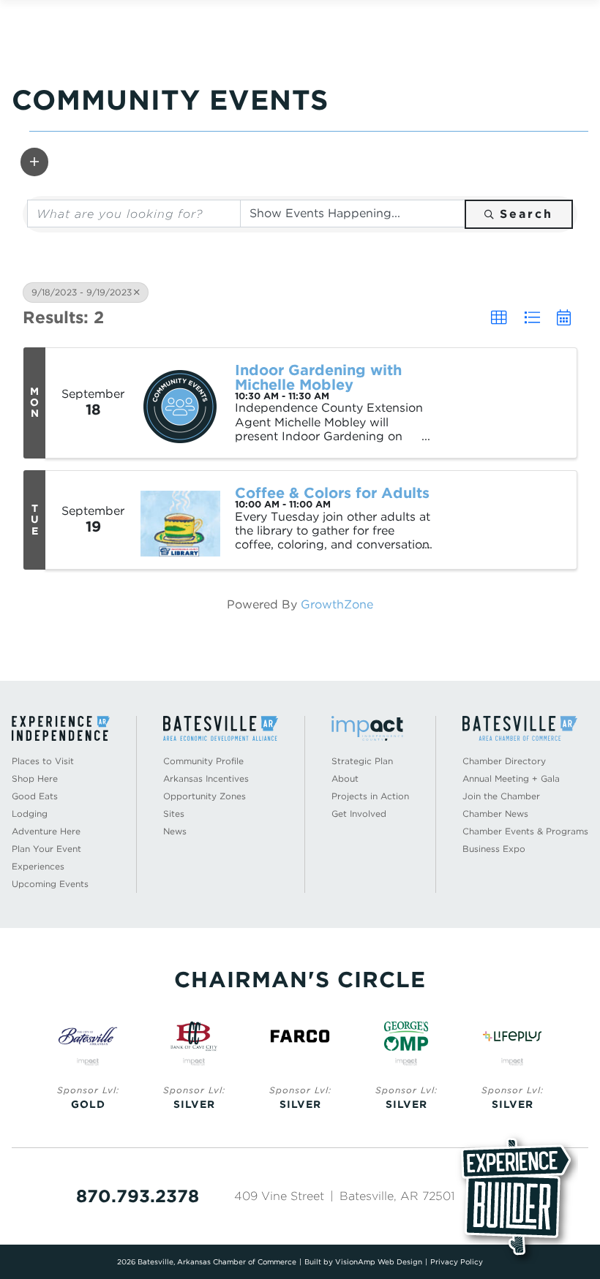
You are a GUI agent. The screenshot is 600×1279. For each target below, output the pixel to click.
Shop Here (35, 778)
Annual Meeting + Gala (511, 778)
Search (526, 214)
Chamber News (495, 813)
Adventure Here (46, 831)
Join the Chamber (501, 796)
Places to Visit (43, 760)
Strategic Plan (362, 760)
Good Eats (35, 796)
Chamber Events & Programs (525, 831)
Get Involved (358, 813)
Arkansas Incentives (206, 778)
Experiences (38, 866)
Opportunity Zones (204, 796)
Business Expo (493, 848)
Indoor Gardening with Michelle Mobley (318, 377)
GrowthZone (337, 604)
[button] (34, 162)
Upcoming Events (50, 883)
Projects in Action (370, 796)
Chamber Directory (504, 760)
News (175, 831)
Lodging (30, 813)
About (345, 778)
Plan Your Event (46, 848)
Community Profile (203, 760)
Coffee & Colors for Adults (332, 493)
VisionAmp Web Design (378, 1261)
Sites (173, 813)
